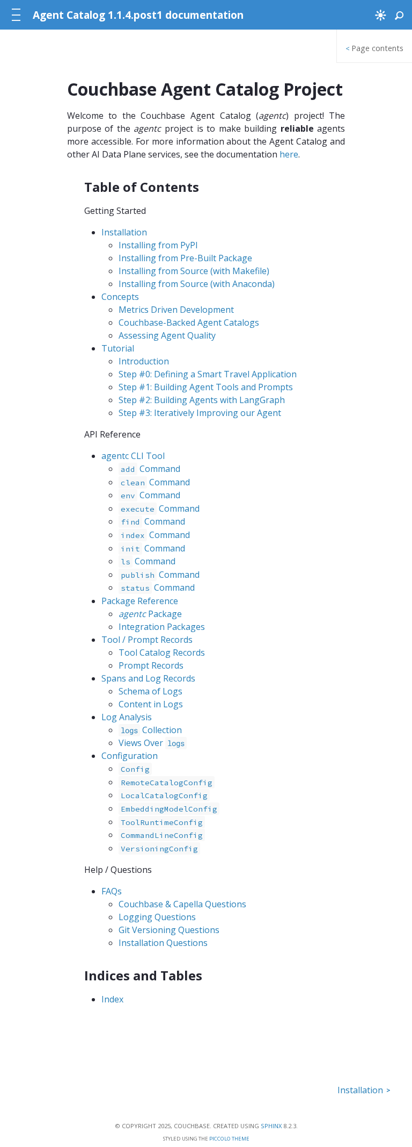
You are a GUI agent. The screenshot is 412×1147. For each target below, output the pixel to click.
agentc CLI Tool (133, 456)
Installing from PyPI (158, 245)
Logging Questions (157, 917)
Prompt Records (151, 665)
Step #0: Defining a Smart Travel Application (208, 374)
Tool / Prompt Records (147, 640)
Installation (124, 232)
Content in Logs (151, 704)
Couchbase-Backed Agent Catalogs (189, 322)
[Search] (399, 15)
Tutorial (117, 348)
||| (17, 15)
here (288, 154)
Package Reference (139, 601)
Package (150, 614)
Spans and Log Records (148, 678)
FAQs (111, 891)
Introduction (144, 361)
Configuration (129, 756)
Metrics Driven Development (176, 310)
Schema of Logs (150, 691)
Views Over (152, 743)
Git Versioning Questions (169, 930)
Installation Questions (163, 943)
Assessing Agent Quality (167, 335)
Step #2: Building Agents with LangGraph (202, 400)
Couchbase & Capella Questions (182, 904)
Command (150, 469)
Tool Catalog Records (162, 652)
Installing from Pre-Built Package (185, 258)
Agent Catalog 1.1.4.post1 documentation (138, 15)
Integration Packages (162, 627)
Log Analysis (126, 717)
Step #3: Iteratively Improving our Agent (200, 413)
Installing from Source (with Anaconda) (197, 284)
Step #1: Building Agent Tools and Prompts (206, 387)
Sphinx (271, 1126)
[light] (380, 15)
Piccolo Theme (229, 1138)
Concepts (120, 297)
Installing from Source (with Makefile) (194, 271)
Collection (151, 730)
